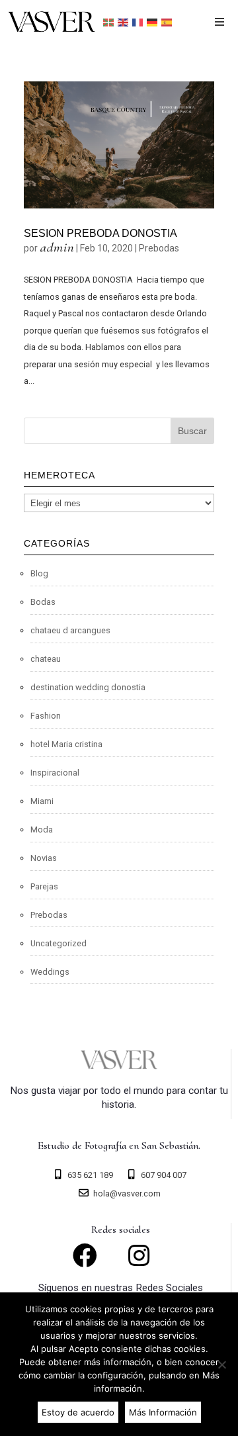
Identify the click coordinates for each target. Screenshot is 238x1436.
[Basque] (109, 21)
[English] (124, 21)
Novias (43, 858)
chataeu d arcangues (70, 630)
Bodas (43, 602)
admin (57, 247)
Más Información (163, 1412)
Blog (39, 573)
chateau (45, 659)
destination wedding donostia (87, 687)
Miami (42, 801)
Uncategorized (58, 943)
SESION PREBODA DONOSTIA (100, 233)
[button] (219, 22)
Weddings (49, 972)
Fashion (45, 716)
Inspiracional (54, 773)
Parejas (44, 886)
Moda (41, 829)
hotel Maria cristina (66, 744)
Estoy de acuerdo (78, 1412)
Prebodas (159, 248)
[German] (153, 21)
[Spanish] (167, 21)
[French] (138, 21)
